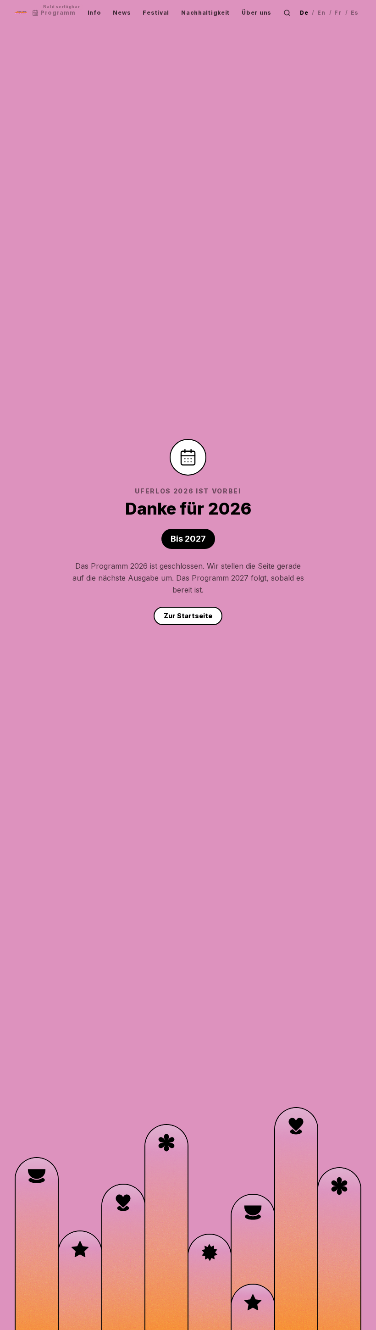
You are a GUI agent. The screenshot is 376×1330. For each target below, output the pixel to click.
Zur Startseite (188, 616)
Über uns (256, 12)
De (304, 12)
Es (355, 12)
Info (94, 12)
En (321, 12)
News (122, 12)
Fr (337, 12)
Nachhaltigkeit (205, 12)
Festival (156, 12)
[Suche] (287, 13)
